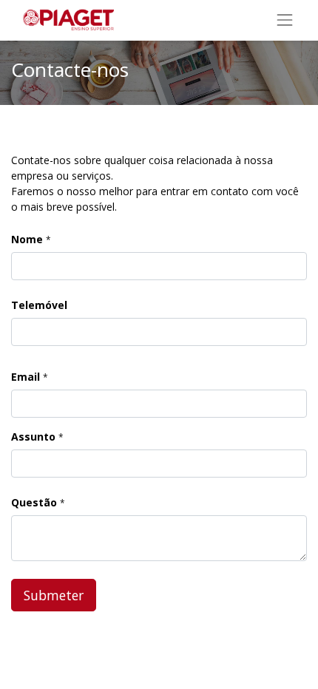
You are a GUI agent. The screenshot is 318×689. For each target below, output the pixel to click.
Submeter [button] (54, 595)
